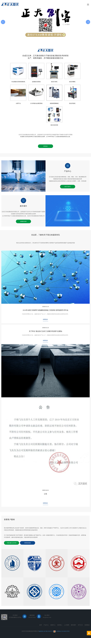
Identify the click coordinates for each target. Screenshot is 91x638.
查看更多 (45, 146)
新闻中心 (52, 625)
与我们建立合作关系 (11, 543)
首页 (40, 625)
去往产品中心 (67, 186)
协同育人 (59, 625)
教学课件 (23, 206)
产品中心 (67, 171)
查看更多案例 (27, 543)
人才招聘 (66, 625)
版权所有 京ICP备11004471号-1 (46, 631)
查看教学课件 (23, 221)
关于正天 (80, 625)
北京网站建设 (46, 633)
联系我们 (87, 625)
